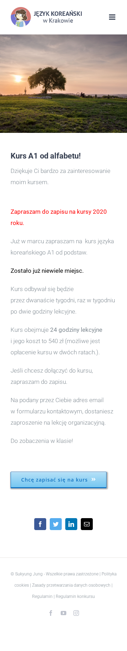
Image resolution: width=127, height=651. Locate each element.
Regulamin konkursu (75, 596)
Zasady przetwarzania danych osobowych (71, 585)
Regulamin (42, 596)
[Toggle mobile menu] (112, 17)
